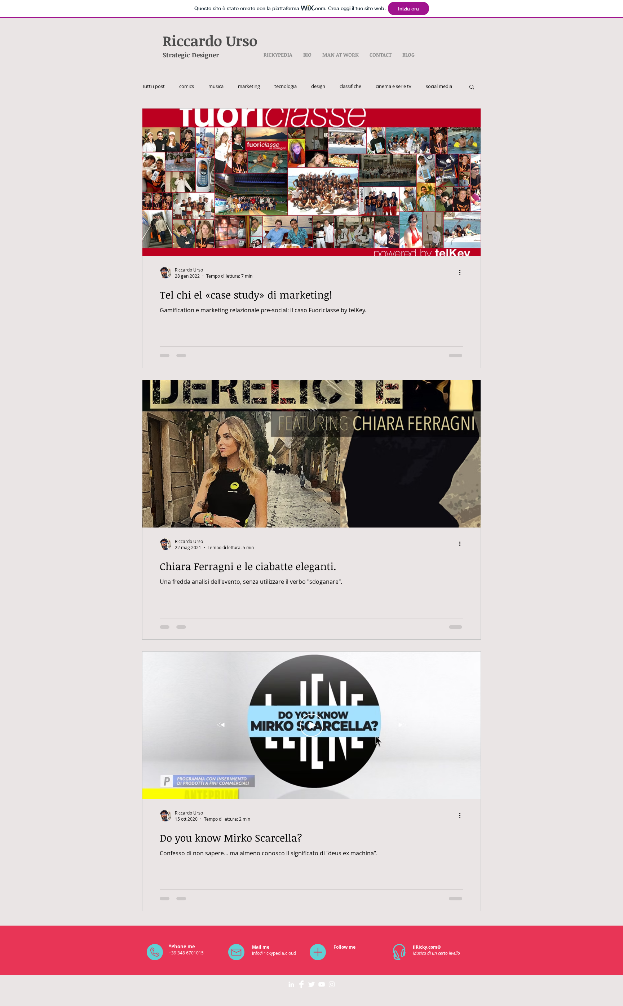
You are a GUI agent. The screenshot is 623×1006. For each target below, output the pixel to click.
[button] (471, 87)
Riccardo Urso (210, 40)
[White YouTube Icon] (322, 984)
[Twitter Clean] (311, 984)
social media (439, 86)
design (318, 86)
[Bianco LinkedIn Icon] (291, 984)
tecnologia (285, 86)
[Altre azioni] (462, 272)
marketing (249, 86)
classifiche (350, 86)
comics (186, 86)
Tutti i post (153, 86)
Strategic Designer (191, 54)
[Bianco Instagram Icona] (332, 984)
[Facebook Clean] (301, 984)
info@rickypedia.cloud (274, 953)
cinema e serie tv (393, 86)
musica (216, 86)
